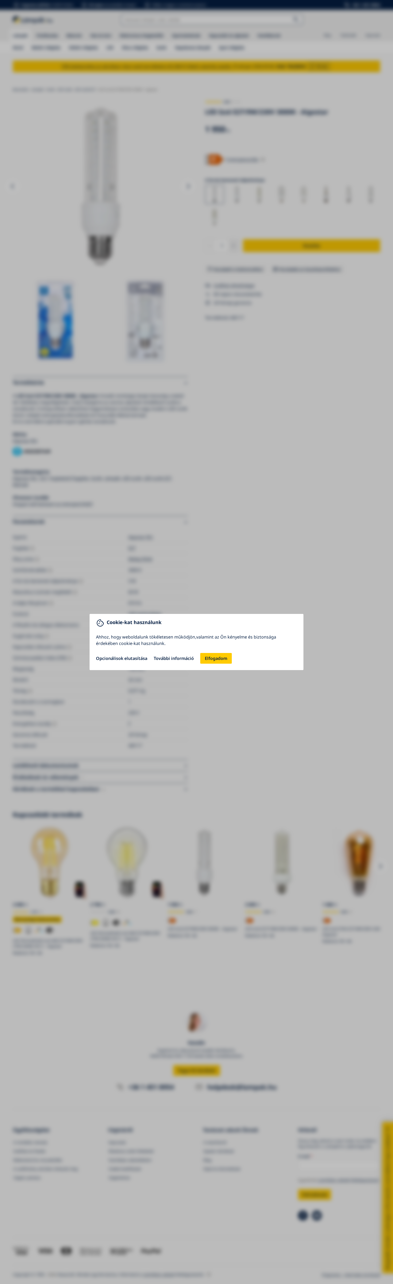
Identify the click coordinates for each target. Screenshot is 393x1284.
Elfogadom (216, 658)
